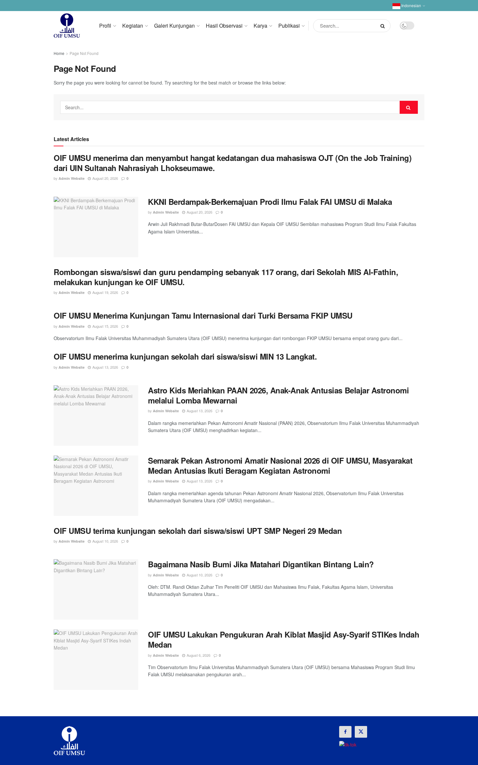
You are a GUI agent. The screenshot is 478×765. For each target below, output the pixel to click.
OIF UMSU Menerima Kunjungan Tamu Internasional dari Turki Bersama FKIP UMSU (203, 315)
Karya (260, 25)
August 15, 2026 (104, 326)
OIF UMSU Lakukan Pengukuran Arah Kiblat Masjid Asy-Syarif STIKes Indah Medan (283, 639)
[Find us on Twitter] (361, 732)
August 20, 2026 (104, 178)
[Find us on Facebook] (345, 732)
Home (59, 53)
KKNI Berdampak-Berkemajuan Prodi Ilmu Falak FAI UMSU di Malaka (270, 201)
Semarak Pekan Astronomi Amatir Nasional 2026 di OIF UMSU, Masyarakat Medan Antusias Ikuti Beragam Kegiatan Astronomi (280, 465)
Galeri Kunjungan (174, 25)
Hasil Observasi (224, 25)
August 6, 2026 (198, 655)
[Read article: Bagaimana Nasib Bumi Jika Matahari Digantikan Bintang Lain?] (96, 589)
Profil (105, 25)
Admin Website (72, 178)
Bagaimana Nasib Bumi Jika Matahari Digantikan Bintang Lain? (261, 564)
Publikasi (289, 25)
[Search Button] (384, 25)
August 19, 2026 (104, 292)
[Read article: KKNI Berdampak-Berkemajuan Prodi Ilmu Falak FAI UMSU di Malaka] (96, 227)
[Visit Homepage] (67, 25)
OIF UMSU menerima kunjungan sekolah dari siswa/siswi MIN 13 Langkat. (185, 356)
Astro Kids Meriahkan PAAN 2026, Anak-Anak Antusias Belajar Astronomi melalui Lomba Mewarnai (278, 395)
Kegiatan (132, 25)
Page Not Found (84, 53)
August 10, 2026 (104, 541)
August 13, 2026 (104, 367)
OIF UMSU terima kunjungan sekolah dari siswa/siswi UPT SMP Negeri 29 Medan (198, 530)
